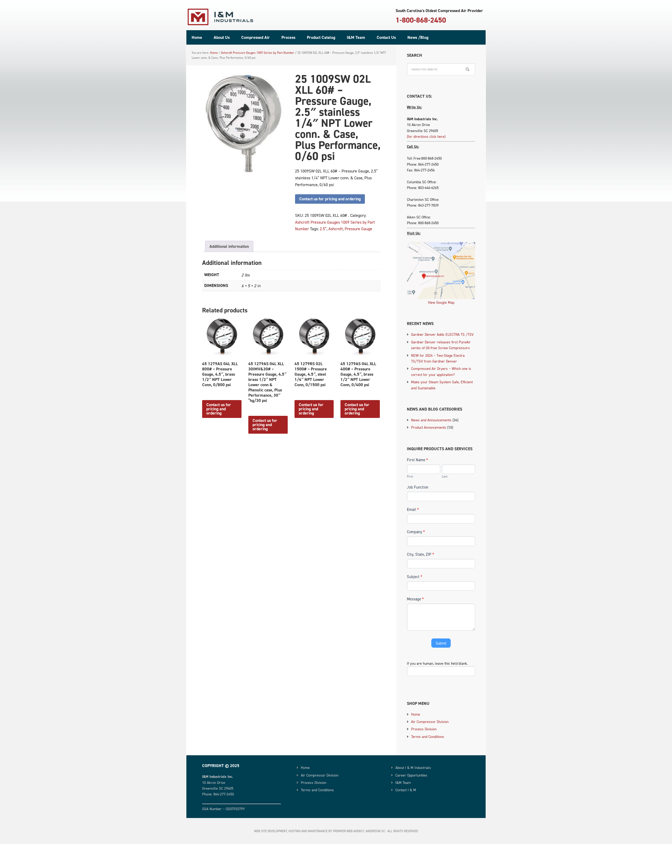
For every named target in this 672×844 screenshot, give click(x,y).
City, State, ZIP (420, 554)
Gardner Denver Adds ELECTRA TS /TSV (442, 334)
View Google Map (441, 302)
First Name (417, 459)
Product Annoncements (428, 427)
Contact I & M (405, 790)
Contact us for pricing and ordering (330, 199)
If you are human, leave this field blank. (437, 663)
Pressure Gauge (358, 228)
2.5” (323, 228)
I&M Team (403, 782)
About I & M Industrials (413, 767)
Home (415, 714)
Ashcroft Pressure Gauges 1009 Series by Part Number (257, 53)
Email (413, 509)
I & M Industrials (220, 17)
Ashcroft (335, 228)
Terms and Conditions (427, 736)
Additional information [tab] (229, 246)
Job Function (417, 487)
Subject (414, 576)
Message (415, 598)
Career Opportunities (411, 775)
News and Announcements (431, 420)
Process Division (424, 729)
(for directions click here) (426, 136)
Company (416, 531)
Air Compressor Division (430, 721)
